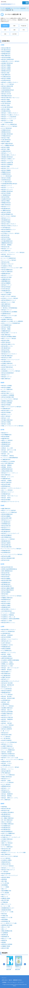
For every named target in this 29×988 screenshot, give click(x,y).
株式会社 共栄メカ (7, 710)
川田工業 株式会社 (6, 103)
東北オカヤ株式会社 (7, 822)
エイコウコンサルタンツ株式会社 (10, 399)
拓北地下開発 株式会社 (7, 367)
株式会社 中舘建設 (7, 480)
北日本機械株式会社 (7, 434)
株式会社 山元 (5, 453)
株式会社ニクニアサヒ (7, 744)
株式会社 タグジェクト (7, 189)
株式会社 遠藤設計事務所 (8, 588)
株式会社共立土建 (6, 848)
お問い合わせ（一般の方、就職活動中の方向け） (12, 980)
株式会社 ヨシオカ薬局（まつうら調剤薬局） (13, 321)
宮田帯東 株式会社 (6, 180)
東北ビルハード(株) (6, 938)
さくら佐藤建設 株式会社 (8, 145)
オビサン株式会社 (6, 784)
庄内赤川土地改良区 (7, 740)
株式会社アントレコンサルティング (10, 533)
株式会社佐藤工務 (6, 771)
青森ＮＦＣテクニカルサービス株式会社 (11, 406)
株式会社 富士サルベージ (8, 254)
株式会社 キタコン (6, 391)
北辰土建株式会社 (6, 250)
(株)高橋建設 (5, 885)
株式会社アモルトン (7, 841)
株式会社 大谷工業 (6, 93)
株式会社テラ (5, 432)
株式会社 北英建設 (6, 69)
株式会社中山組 (5, 810)
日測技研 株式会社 (6, 88)
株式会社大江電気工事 (7, 717)
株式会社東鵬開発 (6, 283)
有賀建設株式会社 (6, 792)
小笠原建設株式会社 (7, 727)
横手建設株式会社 (6, 584)
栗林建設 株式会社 (6, 132)
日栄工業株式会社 (6, 845)
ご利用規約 (4, 982)
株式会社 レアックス (7, 153)
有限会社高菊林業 (6, 648)
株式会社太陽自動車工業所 (8, 558)
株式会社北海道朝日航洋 (8, 373)
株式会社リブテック (7, 285)
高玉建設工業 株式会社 (7, 134)
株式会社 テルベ (6, 375)
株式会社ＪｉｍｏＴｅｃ (8, 769)
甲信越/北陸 (23, 25)
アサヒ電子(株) (5, 883)
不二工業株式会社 (6, 799)
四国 (5, 34)
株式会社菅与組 (5, 573)
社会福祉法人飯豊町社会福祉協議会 (10, 660)
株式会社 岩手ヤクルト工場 (9, 450)
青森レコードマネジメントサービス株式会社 (12, 425)
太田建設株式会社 (6, 765)
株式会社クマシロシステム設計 (9, 315)
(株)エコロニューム (6, 904)
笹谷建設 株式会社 (6, 111)
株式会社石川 (5, 732)
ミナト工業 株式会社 (7, 176)
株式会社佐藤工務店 (7, 546)
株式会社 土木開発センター (8, 158)
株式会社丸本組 (5, 560)
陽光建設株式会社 (6, 541)
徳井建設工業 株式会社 (7, 63)
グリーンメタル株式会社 (8, 782)
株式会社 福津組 (6, 147)
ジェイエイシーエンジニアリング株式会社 (12, 554)
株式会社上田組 (5, 72)
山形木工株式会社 (6, 643)
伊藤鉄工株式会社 (6, 677)
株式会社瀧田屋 (5, 446)
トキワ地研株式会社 (7, 317)
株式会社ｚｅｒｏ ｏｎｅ (8, 868)
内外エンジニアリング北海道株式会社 (11, 323)
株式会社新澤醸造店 (7, 535)
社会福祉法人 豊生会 (7, 266)
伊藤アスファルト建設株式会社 (9, 124)
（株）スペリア (5, 731)
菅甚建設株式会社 (6, 550)
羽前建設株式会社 (6, 646)
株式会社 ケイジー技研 (7, 120)
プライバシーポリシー (12, 982)
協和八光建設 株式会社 (7, 143)
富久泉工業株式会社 (7, 835)
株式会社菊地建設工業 (7, 214)
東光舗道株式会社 (6, 220)
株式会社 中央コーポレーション (10, 496)
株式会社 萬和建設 (7, 245)
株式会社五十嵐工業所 (7, 683)
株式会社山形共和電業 (7, 711)
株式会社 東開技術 (7, 465)
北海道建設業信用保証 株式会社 (9, 183)
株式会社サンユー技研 (7, 666)
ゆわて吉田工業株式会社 (8, 463)
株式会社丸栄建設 (6, 603)
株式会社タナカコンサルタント (9, 354)
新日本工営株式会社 (7, 482)
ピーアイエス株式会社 (7, 694)
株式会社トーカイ (6, 788)
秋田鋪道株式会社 (6, 582)
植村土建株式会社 (6, 304)
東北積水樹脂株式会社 (7, 514)
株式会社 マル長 (6, 418)
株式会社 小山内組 (6, 424)
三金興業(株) (5, 932)
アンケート (4, 977)
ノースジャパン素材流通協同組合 (10, 457)
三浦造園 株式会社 (6, 195)
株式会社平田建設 (6, 222)
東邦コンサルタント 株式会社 (9, 338)
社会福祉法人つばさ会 (7, 645)
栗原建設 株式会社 (7, 467)
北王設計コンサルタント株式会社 (10, 298)
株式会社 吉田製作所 (7, 729)
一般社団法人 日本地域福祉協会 (9, 308)
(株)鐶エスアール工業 (7, 917)
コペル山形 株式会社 (7, 688)
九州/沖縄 (14, 34)
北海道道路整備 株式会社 (8, 90)
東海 (5, 29)
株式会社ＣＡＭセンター (8, 264)
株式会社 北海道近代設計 (8, 59)
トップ (2, 8)
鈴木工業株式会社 (6, 256)
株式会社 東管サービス (7, 410)
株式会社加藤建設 (6, 592)
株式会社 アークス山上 (7, 160)
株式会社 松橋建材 (6, 387)
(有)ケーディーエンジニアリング (10, 875)
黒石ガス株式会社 (6, 416)
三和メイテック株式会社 (8, 706)
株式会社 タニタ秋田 (7, 620)
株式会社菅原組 (5, 197)
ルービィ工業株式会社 (7, 846)
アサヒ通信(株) (5, 892)
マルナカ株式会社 (6, 858)
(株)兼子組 (4, 940)
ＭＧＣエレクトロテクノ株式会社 (10, 856)
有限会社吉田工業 (6, 864)
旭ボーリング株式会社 (7, 490)
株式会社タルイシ (6, 778)
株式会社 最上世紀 (7, 696)
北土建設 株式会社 (6, 361)
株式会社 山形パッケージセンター (10, 667)
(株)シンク (4, 929)
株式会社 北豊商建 (6, 101)
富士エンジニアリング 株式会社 (9, 126)
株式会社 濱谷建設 (6, 193)
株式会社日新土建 (6, 808)
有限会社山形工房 (6, 761)
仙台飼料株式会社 (6, 552)
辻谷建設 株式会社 (6, 76)
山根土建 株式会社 (6, 139)
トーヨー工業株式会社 (7, 389)
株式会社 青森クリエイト (8, 393)
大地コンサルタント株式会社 (9, 296)
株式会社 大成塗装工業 (7, 162)
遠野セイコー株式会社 (7, 440)
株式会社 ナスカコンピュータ (9, 365)
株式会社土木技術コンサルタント (10, 225)
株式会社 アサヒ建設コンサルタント (10, 115)
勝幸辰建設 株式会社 (7, 95)
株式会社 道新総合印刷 (7, 86)
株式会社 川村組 (6, 105)
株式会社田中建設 (6, 484)
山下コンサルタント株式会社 (9, 216)
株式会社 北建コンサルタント (9, 155)
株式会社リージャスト (7, 275)
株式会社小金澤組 (6, 327)
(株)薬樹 (4, 942)
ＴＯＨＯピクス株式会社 (8, 866)
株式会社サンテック (7, 687)
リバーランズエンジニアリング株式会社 (11, 548)
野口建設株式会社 (6, 531)
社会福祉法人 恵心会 (7, 452)
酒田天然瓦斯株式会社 (7, 658)
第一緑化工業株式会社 (7, 820)
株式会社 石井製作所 (7, 635)
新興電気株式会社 (6, 486)
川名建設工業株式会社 (7, 839)
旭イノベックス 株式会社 (8, 84)
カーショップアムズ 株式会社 (9, 260)
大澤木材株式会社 (6, 227)
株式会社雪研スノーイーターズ (9, 332)
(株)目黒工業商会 (6, 877)
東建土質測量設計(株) (7, 931)
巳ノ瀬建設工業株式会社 (8, 818)
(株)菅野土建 (5, 934)
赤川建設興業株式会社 (7, 241)
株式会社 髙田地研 (7, 752)
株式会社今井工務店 (7, 277)
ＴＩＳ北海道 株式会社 (7, 122)
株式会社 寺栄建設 (6, 422)
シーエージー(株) (6, 906)
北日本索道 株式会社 (7, 611)
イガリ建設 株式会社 (7, 181)
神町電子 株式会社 (7, 669)
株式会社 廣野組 (6, 141)
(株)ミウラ (4, 889)
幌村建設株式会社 (6, 306)
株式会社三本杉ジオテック (8, 869)
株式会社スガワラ (6, 218)
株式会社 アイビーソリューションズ (10, 359)
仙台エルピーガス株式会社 (8, 539)
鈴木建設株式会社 (6, 829)
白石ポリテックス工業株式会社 (9, 512)
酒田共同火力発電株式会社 (8, 753)
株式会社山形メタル (7, 641)
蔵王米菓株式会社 (6, 673)
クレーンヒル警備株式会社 (8, 750)
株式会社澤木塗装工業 (7, 567)
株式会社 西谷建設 (6, 412)
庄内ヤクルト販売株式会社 (8, 631)
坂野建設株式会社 (6, 53)
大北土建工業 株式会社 (7, 107)
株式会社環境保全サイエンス (9, 300)
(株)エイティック (6, 894)
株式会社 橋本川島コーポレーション (10, 97)
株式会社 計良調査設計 (7, 164)
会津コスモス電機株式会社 (8, 833)
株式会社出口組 (5, 235)
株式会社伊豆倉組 (6, 287)
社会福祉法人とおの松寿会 (8, 461)
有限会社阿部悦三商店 (7, 471)
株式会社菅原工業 (6, 525)
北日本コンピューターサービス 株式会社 (12, 596)
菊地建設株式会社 (6, 607)
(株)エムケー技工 (6, 927)
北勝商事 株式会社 (6, 313)
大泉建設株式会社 (6, 408)
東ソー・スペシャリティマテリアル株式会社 (12, 759)
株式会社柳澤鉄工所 (7, 586)
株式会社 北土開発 (6, 294)
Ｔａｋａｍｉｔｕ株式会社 (8, 613)
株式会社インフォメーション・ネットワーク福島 (14, 852)
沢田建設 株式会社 (6, 136)
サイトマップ (20, 982)
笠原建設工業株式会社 (7, 713)
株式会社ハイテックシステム (9, 652)
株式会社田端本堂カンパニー (9, 229)
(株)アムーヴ (5, 896)
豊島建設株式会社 (6, 444)
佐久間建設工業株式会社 (8, 824)
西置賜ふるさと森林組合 (8, 664)
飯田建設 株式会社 (6, 71)
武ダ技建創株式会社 (7, 325)
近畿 (14, 29)
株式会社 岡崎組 (6, 201)
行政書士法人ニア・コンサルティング (11, 837)
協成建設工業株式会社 (7, 319)
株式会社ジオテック (7, 248)
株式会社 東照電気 (7, 796)
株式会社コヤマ (5, 679)
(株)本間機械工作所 (6, 890)
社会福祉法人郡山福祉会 (8, 812)
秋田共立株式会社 (6, 574)
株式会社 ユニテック (7, 185)
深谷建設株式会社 (6, 827)
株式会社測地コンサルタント (9, 609)
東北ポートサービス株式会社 (9, 510)
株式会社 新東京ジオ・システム (10, 797)
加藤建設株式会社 (6, 331)
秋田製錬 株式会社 (6, 599)
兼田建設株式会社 (6, 442)
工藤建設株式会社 (6, 459)
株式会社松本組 (5, 237)
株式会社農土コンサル (7, 346)
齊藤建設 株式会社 (6, 172)
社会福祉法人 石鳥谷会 (8, 455)
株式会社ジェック (6, 721)
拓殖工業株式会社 (6, 334)
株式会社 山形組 (6, 780)
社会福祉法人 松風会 (7, 662)
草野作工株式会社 (6, 342)
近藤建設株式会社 (6, 279)
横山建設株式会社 (6, 814)
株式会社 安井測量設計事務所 (9, 336)
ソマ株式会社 (5, 871)
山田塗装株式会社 (6, 700)
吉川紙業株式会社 (6, 825)
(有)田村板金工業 (6, 921)
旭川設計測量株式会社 (7, 269)
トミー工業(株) (5, 887)
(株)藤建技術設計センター (8, 908)
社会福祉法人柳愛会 (7, 860)
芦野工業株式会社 (6, 773)
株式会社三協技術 (6, 543)
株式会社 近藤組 (6, 109)
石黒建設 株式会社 (6, 130)
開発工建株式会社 (6, 55)
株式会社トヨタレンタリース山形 (10, 757)
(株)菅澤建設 (5, 919)
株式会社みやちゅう (7, 520)
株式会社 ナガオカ (7, 763)
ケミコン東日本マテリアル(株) (9, 923)
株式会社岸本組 (5, 350)
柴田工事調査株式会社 (7, 571)
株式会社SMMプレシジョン (8, 622)
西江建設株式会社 (6, 348)
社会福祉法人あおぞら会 (8, 748)
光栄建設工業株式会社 (7, 363)
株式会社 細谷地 (6, 497)
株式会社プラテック (7, 310)
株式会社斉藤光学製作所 (8, 590)
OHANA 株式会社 (6, 289)
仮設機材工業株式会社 (7, 708)
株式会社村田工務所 (7, 518)
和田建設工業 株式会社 (7, 191)
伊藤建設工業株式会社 (7, 597)
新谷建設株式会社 (6, 352)
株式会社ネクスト (6, 527)
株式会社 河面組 (6, 99)
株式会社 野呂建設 (6, 404)
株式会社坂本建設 (6, 57)
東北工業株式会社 (6, 854)
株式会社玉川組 (5, 246)
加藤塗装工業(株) (6, 898)
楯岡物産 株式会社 (6, 786)
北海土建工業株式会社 (7, 355)
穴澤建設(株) (5, 902)
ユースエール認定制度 (20, 8)
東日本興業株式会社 (7, 537)
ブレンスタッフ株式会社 (8, 725)
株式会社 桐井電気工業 (8, 685)
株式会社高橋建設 (6, 51)
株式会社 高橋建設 (6, 170)
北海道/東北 (5, 25)
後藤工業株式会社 (6, 508)
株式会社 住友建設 (6, 239)
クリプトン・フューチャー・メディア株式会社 (13, 252)
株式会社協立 (5, 594)
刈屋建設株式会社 (6, 478)
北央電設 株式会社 (6, 80)
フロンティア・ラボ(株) (7, 911)
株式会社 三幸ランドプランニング (10, 168)
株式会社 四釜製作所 (7, 719)
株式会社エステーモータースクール (10, 501)
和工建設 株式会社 (6, 50)
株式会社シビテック (7, 376)
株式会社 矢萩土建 (7, 723)
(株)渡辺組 (4, 879)
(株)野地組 (4, 806)
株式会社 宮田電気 (6, 212)
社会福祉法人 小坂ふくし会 (8, 617)
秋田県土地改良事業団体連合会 (9, 569)
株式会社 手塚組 (6, 137)
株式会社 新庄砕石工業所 (8, 698)
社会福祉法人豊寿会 (7, 656)
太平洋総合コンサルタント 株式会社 (10, 233)
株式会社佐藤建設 (6, 516)
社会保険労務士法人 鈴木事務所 (9, 311)
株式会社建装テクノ (7, 671)
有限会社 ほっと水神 (7, 448)
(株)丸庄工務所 (5, 948)
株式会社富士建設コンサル (8, 344)
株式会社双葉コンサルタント (9, 629)
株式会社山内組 (5, 262)
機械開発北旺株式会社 (7, 243)
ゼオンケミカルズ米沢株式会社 (9, 742)
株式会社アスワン (6, 206)
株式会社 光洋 (5, 702)
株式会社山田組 (5, 340)
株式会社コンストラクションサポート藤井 (12, 267)
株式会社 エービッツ (7, 414)
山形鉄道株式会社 (6, 633)
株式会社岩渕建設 (6, 499)
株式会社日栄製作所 (7, 690)
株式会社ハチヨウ (6, 601)
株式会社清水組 (5, 576)
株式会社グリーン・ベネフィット (10, 473)
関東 (14, 25)
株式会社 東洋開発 (6, 637)
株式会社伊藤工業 (6, 48)
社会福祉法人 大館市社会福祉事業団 (10, 618)
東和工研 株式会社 (6, 204)
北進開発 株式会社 (6, 174)
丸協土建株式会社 (6, 74)
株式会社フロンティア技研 (8, 302)
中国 (23, 29)
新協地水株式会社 (6, 862)
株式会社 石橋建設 (6, 65)
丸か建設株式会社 (6, 522)
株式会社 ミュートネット (8, 187)
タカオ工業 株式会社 (7, 128)
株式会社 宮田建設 (6, 78)
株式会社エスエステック (8, 492)
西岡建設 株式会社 (6, 202)
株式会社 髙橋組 (6, 329)
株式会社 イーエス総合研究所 (9, 116)
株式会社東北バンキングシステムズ (10, 681)
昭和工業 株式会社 (6, 92)
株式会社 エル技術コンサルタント (10, 82)
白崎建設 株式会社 (6, 151)
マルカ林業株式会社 (7, 650)
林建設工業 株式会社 (7, 776)
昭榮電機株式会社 (6, 281)
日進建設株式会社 (6, 850)
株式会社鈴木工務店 (7, 734)
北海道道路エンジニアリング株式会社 (11, 371)
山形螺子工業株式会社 (7, 746)
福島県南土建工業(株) (7, 925)
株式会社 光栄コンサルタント (9, 224)
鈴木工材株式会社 (6, 475)
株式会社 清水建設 (6, 178)
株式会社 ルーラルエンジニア (9, 118)
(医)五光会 (4, 913)
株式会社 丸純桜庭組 (7, 403)
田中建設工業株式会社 (7, 420)
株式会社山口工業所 (7, 357)
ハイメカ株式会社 (6, 736)
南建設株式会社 (5, 438)
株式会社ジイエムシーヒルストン (10, 639)
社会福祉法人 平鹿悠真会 (8, 615)
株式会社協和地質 (6, 873)
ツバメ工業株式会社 (7, 292)
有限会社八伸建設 (6, 605)
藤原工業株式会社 (6, 378)
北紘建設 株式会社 (6, 199)
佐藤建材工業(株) (6, 946)
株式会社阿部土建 (6, 545)
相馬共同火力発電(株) (7, 944)
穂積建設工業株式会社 (7, 401)
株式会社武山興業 (6, 556)
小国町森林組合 (5, 704)
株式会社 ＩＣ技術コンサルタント (10, 113)
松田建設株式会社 (6, 494)
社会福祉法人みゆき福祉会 (8, 755)
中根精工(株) (5, 915)
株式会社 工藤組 (6, 149)
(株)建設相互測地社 (6, 910)
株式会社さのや (5, 790)
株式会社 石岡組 (6, 166)
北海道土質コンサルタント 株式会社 (10, 61)
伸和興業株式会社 (6, 524)
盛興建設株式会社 (6, 273)
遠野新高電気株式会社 (7, 469)
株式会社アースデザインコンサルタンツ (11, 488)
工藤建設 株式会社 (6, 210)
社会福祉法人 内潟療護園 (8, 395)
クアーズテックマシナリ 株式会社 (10, 767)
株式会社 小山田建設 (7, 385)
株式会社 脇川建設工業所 (8, 397)
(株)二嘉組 (4, 881)
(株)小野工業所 (5, 900)
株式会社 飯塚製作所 (7, 794)
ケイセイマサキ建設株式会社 (9, 258)
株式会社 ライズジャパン (8, 369)
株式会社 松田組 (6, 654)
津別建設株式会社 (6, 290)
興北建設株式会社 (6, 208)
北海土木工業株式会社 (7, 271)
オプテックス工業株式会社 (8, 775)
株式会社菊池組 (5, 436)
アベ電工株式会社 (6, 738)
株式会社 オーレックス (8, 476)
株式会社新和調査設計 (7, 831)
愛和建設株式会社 (6, 692)
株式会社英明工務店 (7, 580)
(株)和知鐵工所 (5, 936)
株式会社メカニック (7, 715)
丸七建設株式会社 (6, 675)
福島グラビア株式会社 (7, 843)
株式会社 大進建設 (6, 67)
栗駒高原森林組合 (6, 529)
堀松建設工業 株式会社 (7, 157)
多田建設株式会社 (6, 816)
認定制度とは (9, 8)
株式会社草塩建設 (6, 231)
